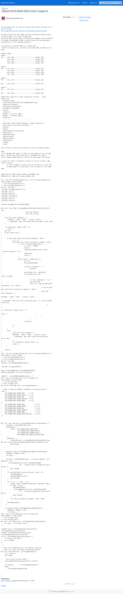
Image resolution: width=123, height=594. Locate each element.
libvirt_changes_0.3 (7, 581)
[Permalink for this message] (75, 584)
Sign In (85, 3)
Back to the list (84, 20)
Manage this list (75, 3)
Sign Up (94, 3)
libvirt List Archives (8, 3)
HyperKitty (62, 591)
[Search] (120, 2)
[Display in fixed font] (72, 584)
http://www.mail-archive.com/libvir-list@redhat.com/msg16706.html (24, 31)
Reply (4, 586)
